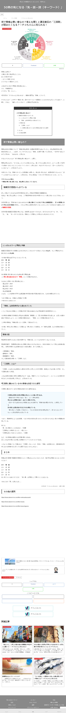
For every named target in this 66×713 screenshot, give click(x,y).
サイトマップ (12, 707)
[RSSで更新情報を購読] (49, 601)
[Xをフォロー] (49, 597)
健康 (33, 705)
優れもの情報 (54, 702)
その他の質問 (22, 132)
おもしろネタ (33, 702)
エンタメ (33, 700)
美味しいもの (12, 705)
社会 (54, 700)
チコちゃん (18, 577)
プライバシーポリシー (33, 707)
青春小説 (22, 123)
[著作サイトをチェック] (17, 597)
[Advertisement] (33, 229)
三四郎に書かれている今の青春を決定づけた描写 (35, 128)
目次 (30, 108)
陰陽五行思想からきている (26, 115)
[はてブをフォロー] (17, 601)
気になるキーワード (12, 700)
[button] (61, 416)
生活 (12, 702)
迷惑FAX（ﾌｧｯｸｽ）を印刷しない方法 (54, 705)
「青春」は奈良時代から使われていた (30, 120)
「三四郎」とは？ (25, 125)
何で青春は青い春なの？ (24, 113)
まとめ (20, 130)
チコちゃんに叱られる (8, 577)
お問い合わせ (54, 707)
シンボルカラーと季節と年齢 (28, 118)
